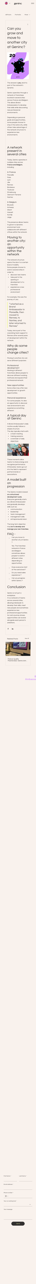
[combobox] (18, 1204)
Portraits (18, 14)
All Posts (8, 14)
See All (27, 638)
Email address (8, 1184)
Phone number (8, 1192)
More (26, 14)
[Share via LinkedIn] (12, 629)
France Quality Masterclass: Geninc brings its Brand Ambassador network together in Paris (18, 660)
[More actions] (28, 24)
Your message (8, 1209)
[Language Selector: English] (7, 3)
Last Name (23, 1176)
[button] (18, 540)
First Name (7, 1176)
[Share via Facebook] (8, 629)
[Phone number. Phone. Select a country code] (6, 1196)
